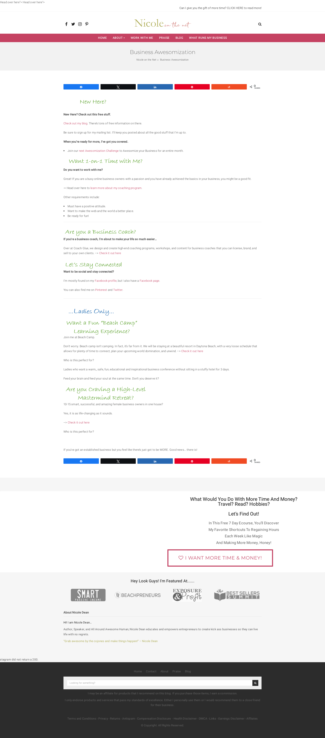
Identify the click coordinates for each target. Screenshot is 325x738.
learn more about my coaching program (116, 188)
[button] (260, 25)
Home (102, 38)
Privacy (103, 719)
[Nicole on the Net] (162, 23)
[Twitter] (73, 24)
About (118, 38)
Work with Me (142, 38)
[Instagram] (80, 24)
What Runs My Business (208, 38)
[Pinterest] (87, 24)
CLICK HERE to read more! (244, 8)
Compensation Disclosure (154, 719)
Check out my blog (75, 123)
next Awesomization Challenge (99, 151)
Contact (151, 671)
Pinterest (101, 290)
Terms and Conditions (81, 719)
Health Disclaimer (185, 719)
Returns (115, 719)
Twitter (117, 290)
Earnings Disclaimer (231, 719)
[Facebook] (66, 24)
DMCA (203, 719)
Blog (179, 38)
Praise (164, 38)
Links (212, 719)
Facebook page (149, 281)
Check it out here (110, 253)
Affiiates (252, 719)
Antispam (128, 719)
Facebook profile (106, 281)
